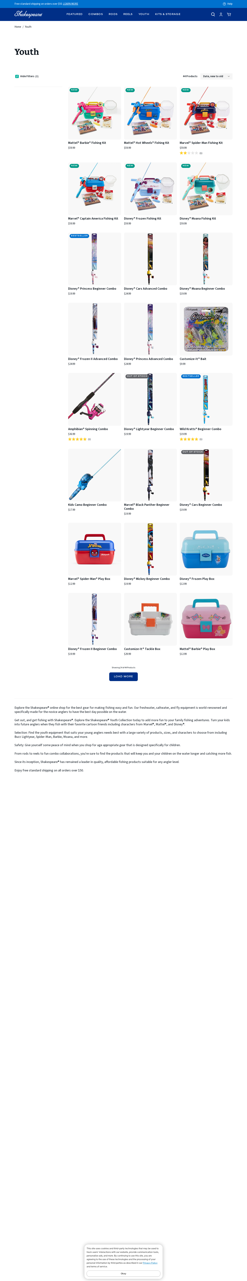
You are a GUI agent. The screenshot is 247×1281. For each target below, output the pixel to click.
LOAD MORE (123, 677)
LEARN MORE (70, 4)
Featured (75, 14)
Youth (144, 14)
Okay (123, 1273)
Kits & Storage (167, 14)
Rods (113, 14)
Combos (95, 14)
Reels (128, 14)
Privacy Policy (150, 1262)
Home (17, 27)
